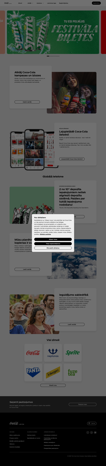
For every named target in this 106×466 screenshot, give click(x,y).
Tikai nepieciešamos (53, 243)
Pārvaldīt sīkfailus (53, 248)
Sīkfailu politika (45, 234)
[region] (53, 233)
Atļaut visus (53, 239)
